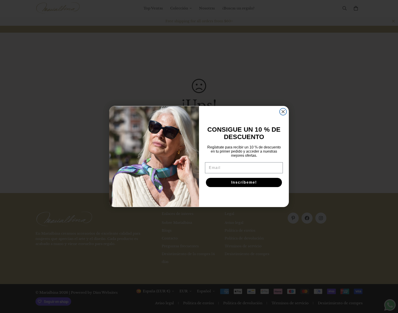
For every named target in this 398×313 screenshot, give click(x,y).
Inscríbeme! (244, 182)
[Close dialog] (283, 111)
